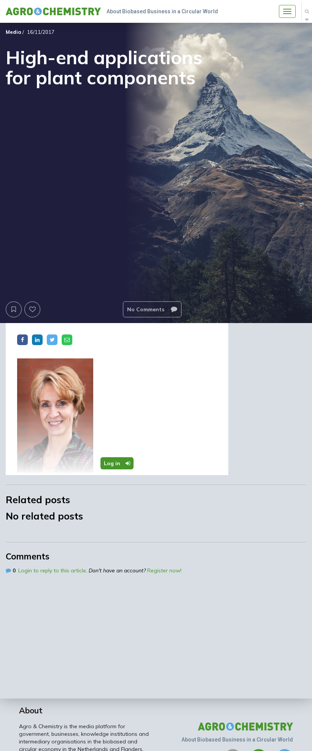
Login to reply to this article (52, 570)
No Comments (146, 309)
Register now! (164, 570)
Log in (113, 463)
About (31, 710)
